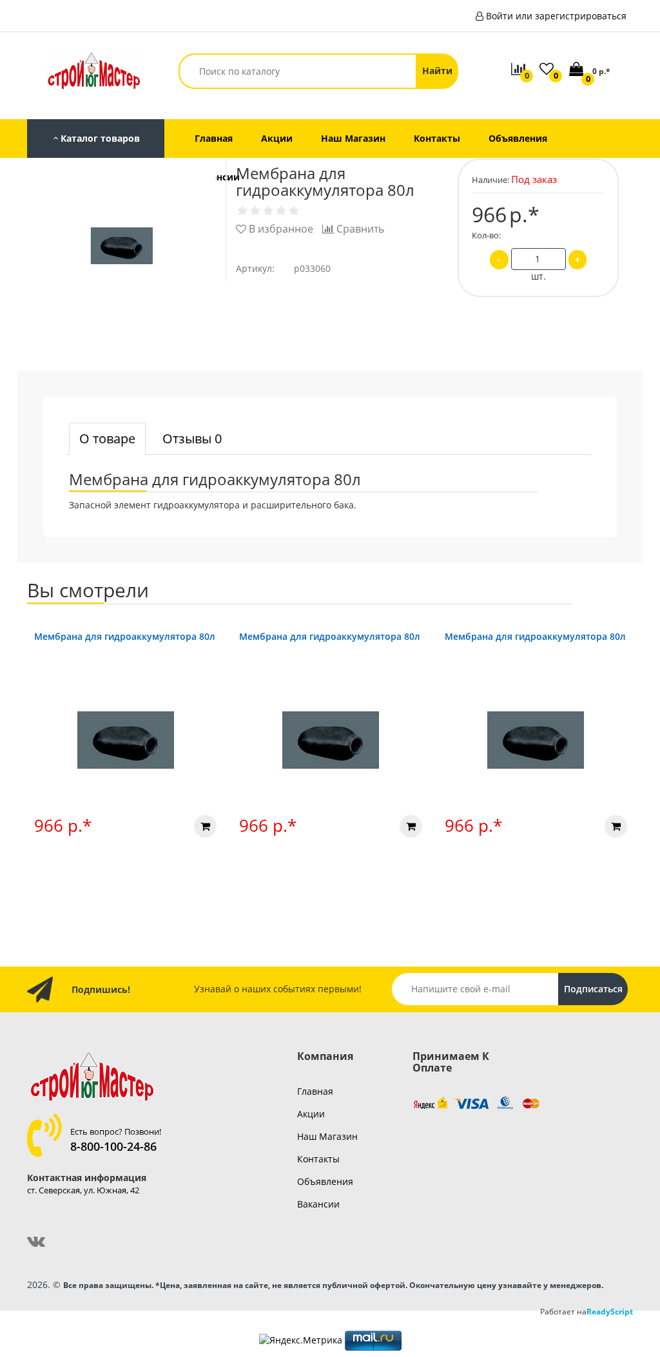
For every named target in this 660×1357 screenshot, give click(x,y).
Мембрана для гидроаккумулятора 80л (124, 636)
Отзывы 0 (192, 438)
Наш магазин (327, 1136)
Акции (311, 1114)
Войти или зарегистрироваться (556, 16)
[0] (577, 70)
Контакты (318, 1159)
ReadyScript (610, 1311)
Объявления (325, 1181)
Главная (315, 1091)
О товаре (107, 438)
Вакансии (318, 1204)
